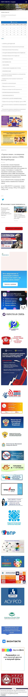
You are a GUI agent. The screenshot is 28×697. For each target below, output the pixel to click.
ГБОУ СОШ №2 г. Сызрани (8, 2)
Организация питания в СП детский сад (10, 49)
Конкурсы (3, 150)
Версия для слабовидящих (14, 228)
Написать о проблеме (10, 284)
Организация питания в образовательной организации (13, 46)
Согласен (3, 695)
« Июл (2, 38)
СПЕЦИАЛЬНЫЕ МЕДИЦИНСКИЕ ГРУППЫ (11, 68)
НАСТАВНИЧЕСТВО (6, 62)
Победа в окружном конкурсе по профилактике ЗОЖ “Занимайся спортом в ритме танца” (19, 216)
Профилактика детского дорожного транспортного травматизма (12, 79)
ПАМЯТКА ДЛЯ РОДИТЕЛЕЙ (8, 43)
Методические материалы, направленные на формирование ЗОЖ (13, 105)
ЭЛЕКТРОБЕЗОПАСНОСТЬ (8, 95)
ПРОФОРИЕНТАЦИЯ (6, 71)
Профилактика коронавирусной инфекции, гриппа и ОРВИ (14, 101)
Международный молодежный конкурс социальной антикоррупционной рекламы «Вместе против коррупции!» (6, 211)
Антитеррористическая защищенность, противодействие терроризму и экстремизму (13, 74)
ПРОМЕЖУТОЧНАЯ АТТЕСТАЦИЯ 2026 (10, 55)
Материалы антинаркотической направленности (12, 89)
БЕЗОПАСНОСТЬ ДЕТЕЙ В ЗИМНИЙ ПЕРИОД (12, 98)
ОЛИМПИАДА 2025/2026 (7, 58)
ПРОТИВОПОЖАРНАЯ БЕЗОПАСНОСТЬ (10, 92)
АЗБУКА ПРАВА (5, 65)
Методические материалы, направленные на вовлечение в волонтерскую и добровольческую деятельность (13, 110)
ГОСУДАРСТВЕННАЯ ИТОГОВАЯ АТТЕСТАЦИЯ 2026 (13, 52)
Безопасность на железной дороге (9, 15)
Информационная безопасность (8, 86)
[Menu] (26, 2)
